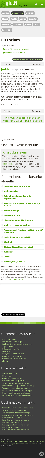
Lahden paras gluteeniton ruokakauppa (17, 395)
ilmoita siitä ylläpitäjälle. (16, 279)
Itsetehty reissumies (9, 339)
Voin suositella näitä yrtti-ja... (13, 422)
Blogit (5, 19)
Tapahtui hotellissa (9, 346)
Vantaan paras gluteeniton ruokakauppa (17, 390)
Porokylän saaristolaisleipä (12, 341)
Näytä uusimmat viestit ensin (27, 59)
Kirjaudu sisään (14, 152)
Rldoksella (6, 351)
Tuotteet (18, 24)
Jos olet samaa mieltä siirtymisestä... (15, 420)
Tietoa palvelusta (6, 442)
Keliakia (30, 13)
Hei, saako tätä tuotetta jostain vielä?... (16, 430)
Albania (5, 361)
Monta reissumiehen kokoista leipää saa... (17, 415)
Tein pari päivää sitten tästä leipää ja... (16, 413)
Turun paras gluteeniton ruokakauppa (16, 388)
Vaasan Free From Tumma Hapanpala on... (18, 408)
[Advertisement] (22, 131)
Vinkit (23, 19)
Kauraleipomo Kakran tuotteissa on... (16, 425)
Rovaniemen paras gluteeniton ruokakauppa (18, 385)
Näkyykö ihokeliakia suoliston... (13, 354)
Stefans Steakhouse (9, 373)
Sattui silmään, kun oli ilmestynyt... (15, 410)
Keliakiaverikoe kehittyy (11, 349)
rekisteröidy (7, 164)
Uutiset (16, 442)
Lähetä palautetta (22, 444)
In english (12, 444)
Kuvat (28, 24)
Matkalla (6, 24)
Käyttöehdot (23, 442)
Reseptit (32, 19)
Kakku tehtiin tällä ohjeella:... (12, 417)
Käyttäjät (6, 30)
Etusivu (5, 13)
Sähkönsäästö (33, 444)
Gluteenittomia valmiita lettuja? (14, 359)
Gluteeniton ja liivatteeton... (12, 378)
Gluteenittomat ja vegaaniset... (13, 381)
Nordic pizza (7, 376)
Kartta (14, 19)
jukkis (5, 69)
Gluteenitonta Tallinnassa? (12, 356)
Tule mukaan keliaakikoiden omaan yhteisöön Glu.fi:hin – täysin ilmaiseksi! (22, 119)
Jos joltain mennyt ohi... (11, 427)
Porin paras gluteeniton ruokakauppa (16, 393)
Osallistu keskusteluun (15, 52)
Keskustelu (18, 13)
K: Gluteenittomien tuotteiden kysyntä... (17, 344)
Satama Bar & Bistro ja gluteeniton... (16, 383)
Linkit (36, 24)
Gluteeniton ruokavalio (20, 49)
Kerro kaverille (33, 442)
